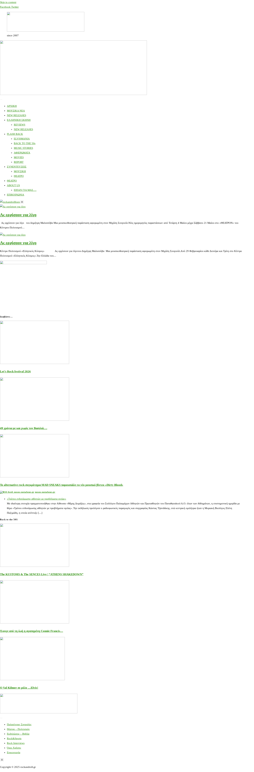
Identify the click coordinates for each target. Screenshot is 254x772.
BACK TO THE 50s (24, 143)
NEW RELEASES (16, 115)
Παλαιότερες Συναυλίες (19, 724)
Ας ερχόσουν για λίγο (18, 214)
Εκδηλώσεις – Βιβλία (18, 733)
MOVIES (19, 157)
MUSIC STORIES (23, 148)
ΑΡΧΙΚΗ (12, 106)
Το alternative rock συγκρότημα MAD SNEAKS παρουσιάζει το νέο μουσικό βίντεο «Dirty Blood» (61, 485)
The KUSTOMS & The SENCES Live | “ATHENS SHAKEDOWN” (41, 574)
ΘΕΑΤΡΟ (19, 176)
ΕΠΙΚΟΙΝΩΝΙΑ (15, 194)
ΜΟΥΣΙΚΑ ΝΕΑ (16, 110)
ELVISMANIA (22, 138)
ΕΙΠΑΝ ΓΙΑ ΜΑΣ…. (25, 190)
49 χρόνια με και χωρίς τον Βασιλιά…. (23, 428)
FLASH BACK (15, 134)
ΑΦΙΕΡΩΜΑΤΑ (22, 152)
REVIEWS (19, 124)
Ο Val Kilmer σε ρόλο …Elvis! (19, 687)
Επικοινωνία (13, 752)
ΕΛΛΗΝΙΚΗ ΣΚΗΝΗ (19, 120)
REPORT (18, 162)
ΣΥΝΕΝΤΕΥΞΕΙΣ (16, 166)
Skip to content (8, 2)
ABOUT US (13, 185)
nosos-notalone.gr (45, 492)
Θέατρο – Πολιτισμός (18, 729)
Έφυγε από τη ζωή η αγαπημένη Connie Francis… (31, 631)
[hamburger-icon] (1, 99)
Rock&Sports (14, 738)
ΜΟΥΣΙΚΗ (20, 171)
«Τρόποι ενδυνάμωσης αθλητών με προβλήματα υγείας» (36, 498)
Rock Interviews (16, 743)
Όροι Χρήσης (14, 747)
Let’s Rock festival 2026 (15, 371)
